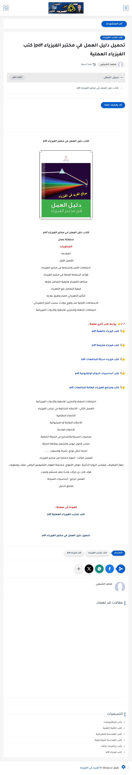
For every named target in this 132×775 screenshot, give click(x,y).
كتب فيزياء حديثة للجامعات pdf (100, 359)
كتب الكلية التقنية (112, 728)
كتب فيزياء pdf (74, 553)
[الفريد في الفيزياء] (66, 8)
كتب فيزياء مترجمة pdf (105, 345)
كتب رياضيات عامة (112, 746)
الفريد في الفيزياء (90, 768)
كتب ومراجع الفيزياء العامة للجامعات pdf (94, 387)
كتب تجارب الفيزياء (113, 37)
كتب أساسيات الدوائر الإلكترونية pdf (97, 373)
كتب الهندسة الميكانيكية (108, 740)
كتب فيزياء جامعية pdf (105, 331)
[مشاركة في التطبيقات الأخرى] (78, 568)
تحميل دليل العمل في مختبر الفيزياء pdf (66, 535)
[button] (109, 568)
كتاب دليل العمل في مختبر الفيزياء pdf (97, 88)
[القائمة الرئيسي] (126, 8)
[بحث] (6, 8)
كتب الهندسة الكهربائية (109, 734)
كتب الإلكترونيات (113, 722)
